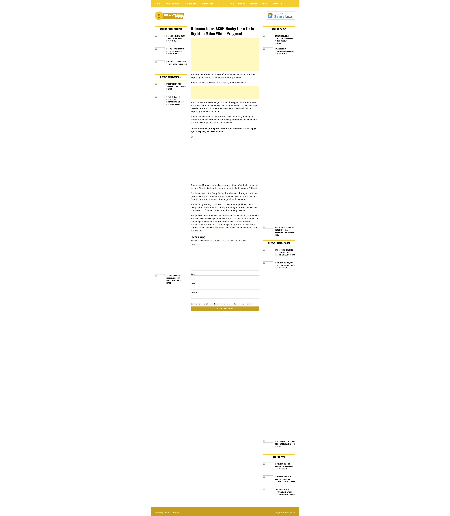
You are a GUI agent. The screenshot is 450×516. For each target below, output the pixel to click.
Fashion (241, 3)
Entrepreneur (172, 3)
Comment (195, 245)
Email (194, 283)
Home (159, 3)
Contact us (176, 512)
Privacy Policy (159, 512)
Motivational (207, 3)
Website (194, 292)
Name (194, 274)
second (209, 77)
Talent (221, 3)
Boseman (219, 227)
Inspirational (190, 3)
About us (168, 512)
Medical (253, 3)
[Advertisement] (225, 54)
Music (264, 3)
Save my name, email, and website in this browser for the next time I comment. (222, 304)
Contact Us (277, 3)
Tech (231, 3)
